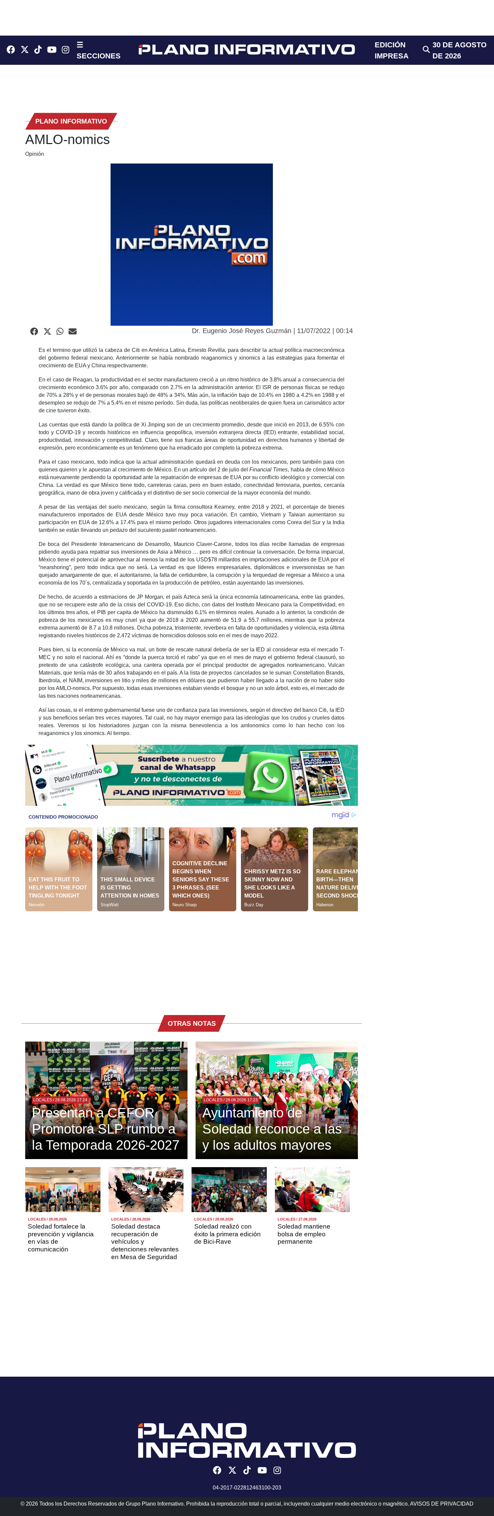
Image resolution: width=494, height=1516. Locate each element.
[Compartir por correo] (73, 332)
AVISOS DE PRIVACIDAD (442, 1504)
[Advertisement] (191, 958)
